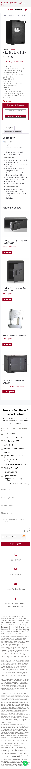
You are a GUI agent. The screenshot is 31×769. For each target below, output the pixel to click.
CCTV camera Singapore (13, 650)
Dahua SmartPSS (23, 623)
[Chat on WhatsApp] (25, 763)
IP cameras (8, 688)
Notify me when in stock (15, 116)
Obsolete (12, 49)
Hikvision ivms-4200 (18, 621)
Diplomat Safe (13, 735)
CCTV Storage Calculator (17, 625)
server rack (4, 737)
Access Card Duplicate (11, 764)
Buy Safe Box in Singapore (17, 762)
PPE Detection (17, 633)
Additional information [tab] (13, 132)
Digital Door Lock (8, 753)
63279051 (5, 3)
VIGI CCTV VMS (11, 623)
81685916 (15, 3)
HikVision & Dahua (17, 683)
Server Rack (17, 756)
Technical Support (7, 616)
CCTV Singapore (10, 669)
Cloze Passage (23, 753)
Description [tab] (9, 128)
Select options (9, 392)
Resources (4, 625)
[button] (25, 22)
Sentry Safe (6, 735)
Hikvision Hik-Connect (16, 618)
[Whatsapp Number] (15, 569)
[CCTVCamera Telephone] (15, 555)
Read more (7, 252)
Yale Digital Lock (15, 755)
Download (4, 618)
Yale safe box (10, 756)
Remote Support (19, 616)
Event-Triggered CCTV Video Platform (14, 765)
